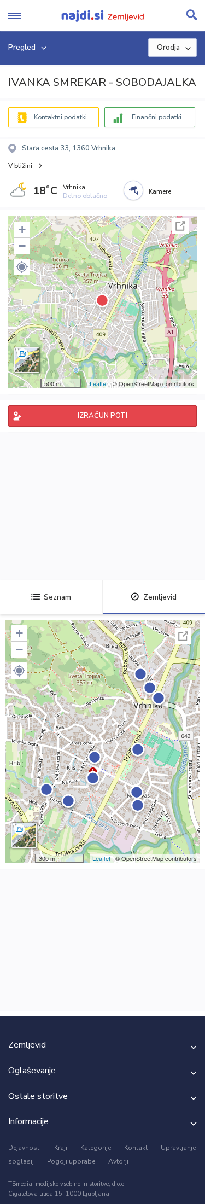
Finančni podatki (156, 117)
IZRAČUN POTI (102, 416)
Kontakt (136, 1147)
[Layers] (27, 360)
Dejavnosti (24, 1147)
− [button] (22, 246)
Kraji (60, 1147)
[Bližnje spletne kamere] (133, 190)
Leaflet (99, 383)
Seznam (57, 597)
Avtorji (118, 1161)
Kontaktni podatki (60, 117)
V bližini (20, 165)
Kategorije (95, 1147)
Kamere (160, 191)
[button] (22, 267)
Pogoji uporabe (71, 1161)
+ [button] (22, 229)
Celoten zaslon (180, 226)
